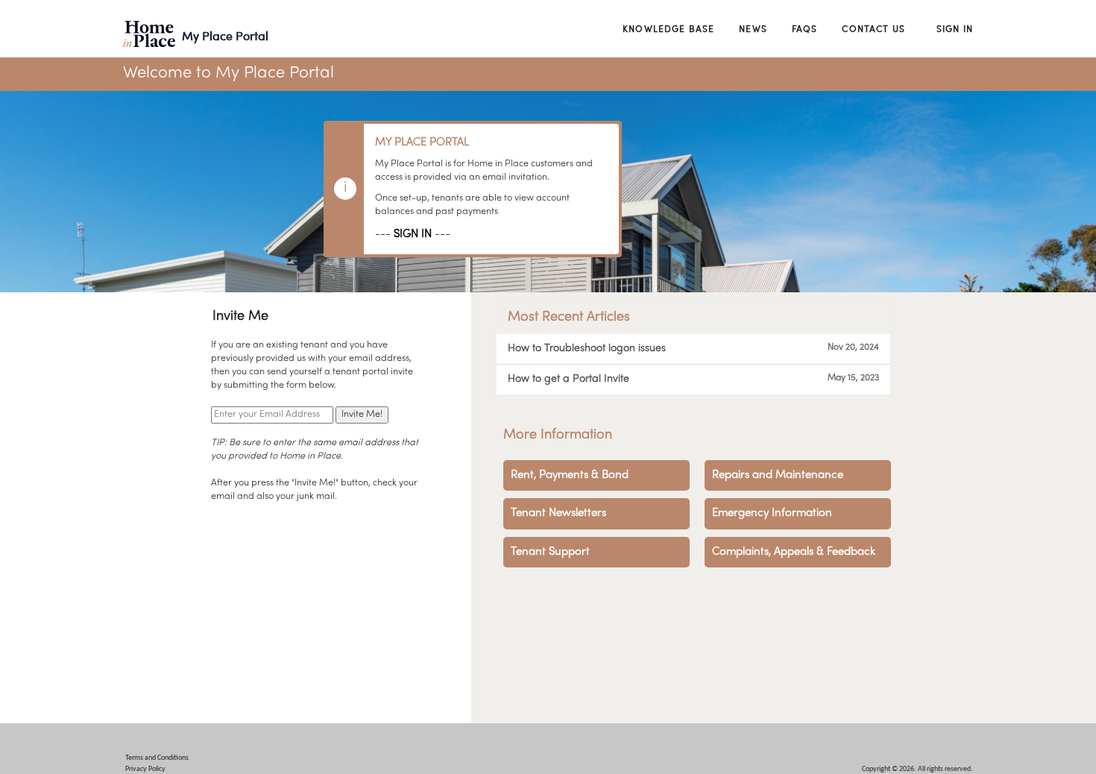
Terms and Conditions (157, 758)
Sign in (954, 28)
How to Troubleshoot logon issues (693, 348)
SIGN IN (413, 234)
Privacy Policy (145, 769)
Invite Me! (361, 414)
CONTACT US (873, 28)
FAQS (805, 28)
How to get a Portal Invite (693, 379)
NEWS (753, 28)
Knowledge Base (668, 28)
